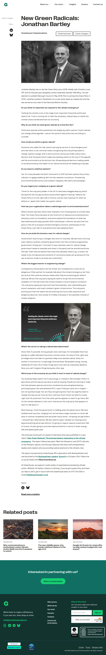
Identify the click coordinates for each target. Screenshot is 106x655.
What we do (52, 606)
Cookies (81, 647)
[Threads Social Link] (5, 625)
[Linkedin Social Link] (9, 625)
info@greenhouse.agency (15, 620)
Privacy (88, 647)
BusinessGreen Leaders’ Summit (51, 456)
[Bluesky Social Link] (18, 625)
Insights (72, 4)
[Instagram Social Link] (14, 625)
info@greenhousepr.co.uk (37, 475)
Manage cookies (97, 647)
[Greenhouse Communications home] (6, 603)
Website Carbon (14, 647)
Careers (84, 4)
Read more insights (30, 494)
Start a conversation (53, 581)
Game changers (82, 34)
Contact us (98, 4)
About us (44, 4)
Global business (64, 34)
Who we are (52, 602)
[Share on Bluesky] (11, 35)
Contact (50, 617)
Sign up (98, 612)
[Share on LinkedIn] (11, 30)
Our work (59, 4)
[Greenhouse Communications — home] (5, 4)
